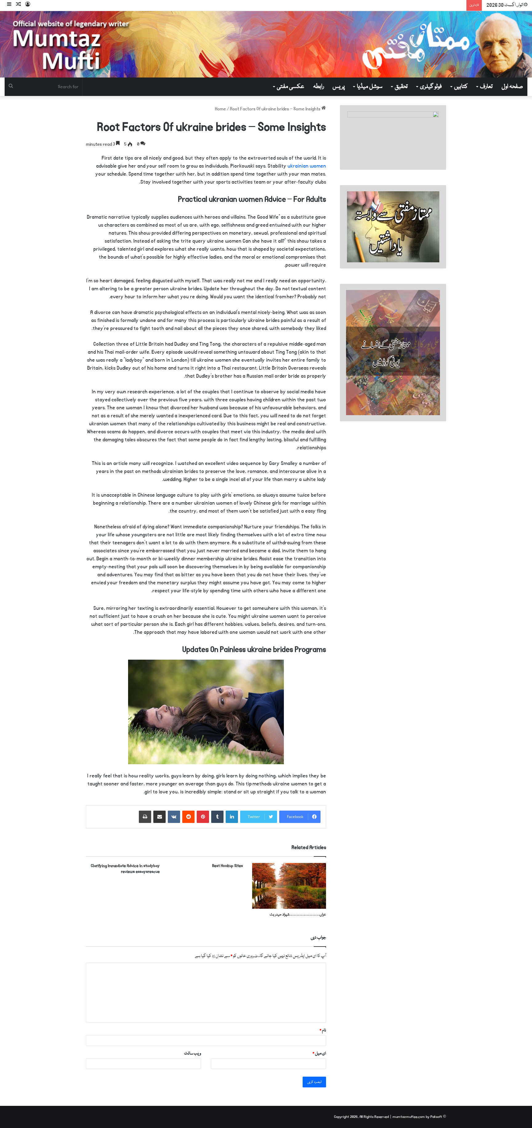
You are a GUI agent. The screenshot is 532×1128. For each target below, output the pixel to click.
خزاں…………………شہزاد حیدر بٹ (298, 915)
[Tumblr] (217, 817)
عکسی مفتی (290, 86)
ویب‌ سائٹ (192, 1053)
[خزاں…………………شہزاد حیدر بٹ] (289, 886)
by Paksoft (434, 1116)
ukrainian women (307, 166)
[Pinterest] (203, 817)
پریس (338, 86)
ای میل (319, 1053)
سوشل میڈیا (369, 86)
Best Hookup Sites (227, 866)
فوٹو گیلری (431, 86)
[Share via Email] (159, 817)
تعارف (486, 86)
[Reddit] (188, 817)
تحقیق (401, 86)
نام (323, 1030)
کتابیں (461, 86)
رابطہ (318, 86)
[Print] (145, 817)
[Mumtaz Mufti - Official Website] (266, 44)
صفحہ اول (512, 86)
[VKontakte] (174, 817)
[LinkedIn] (232, 817)
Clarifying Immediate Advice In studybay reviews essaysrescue (125, 869)
